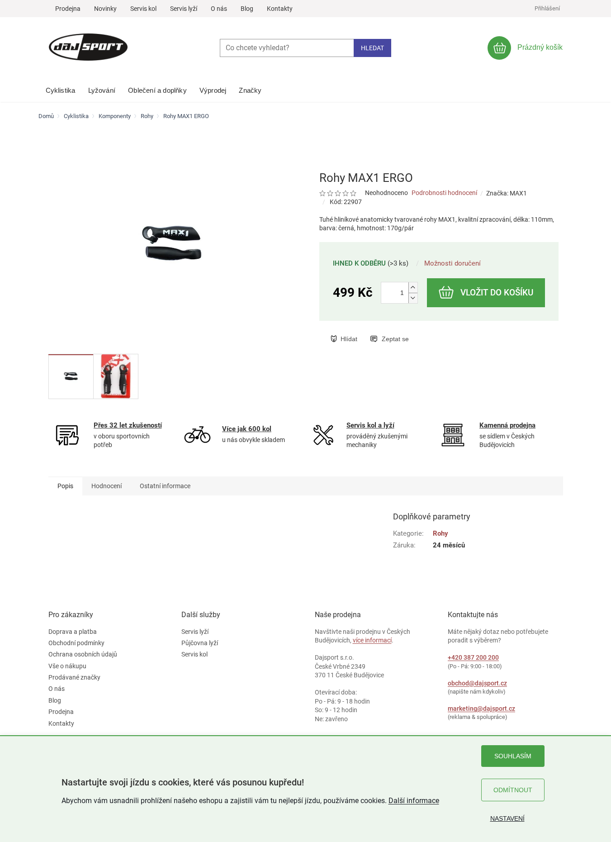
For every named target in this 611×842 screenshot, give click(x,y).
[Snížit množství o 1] (412, 298)
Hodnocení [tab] (106, 486)
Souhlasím (512, 756)
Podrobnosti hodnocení (444, 192)
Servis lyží (183, 8)
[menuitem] (60, 88)
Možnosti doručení (452, 263)
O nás (219, 8)
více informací (372, 640)
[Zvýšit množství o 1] (412, 287)
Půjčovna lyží (199, 643)
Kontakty (280, 8)
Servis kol (143, 8)
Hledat (372, 48)
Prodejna (68, 8)
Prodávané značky (74, 677)
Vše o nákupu (67, 666)
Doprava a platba (72, 631)
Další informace (413, 800)
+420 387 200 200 (473, 657)
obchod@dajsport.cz (477, 683)
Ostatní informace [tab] (165, 486)
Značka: (506, 193)
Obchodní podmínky (76, 643)
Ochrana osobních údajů (82, 654)
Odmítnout (512, 790)
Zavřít (376, 329)
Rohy (440, 533)
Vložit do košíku (496, 292)
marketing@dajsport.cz (481, 708)
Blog (247, 8)
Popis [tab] (65, 486)
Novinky (105, 8)
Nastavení (507, 818)
